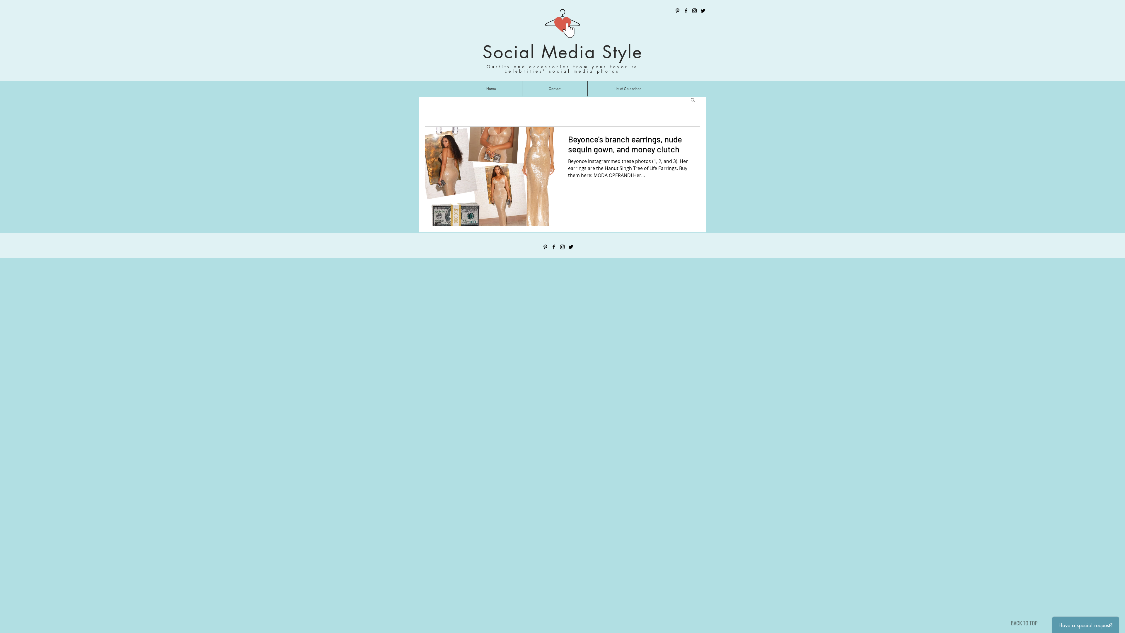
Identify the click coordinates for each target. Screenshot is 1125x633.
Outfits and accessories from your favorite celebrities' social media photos (562, 69)
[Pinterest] (677, 11)
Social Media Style (562, 52)
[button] (693, 100)
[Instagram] (694, 11)
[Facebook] (686, 11)
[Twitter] (703, 11)
